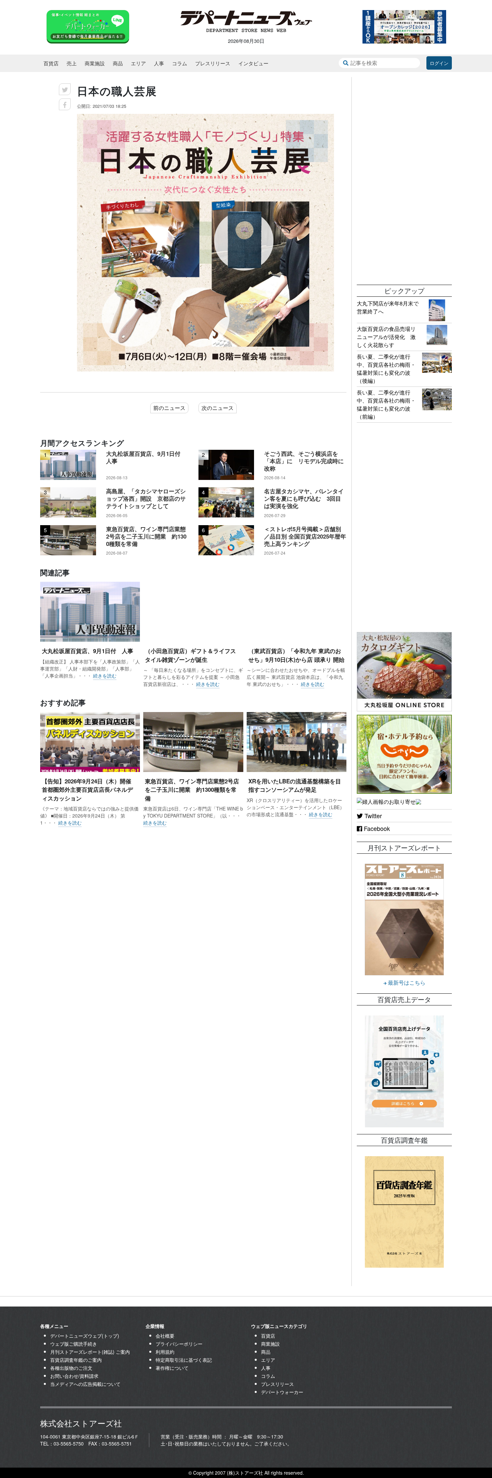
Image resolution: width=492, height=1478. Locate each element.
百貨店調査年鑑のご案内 (76, 1359)
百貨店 (51, 63)
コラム (179, 63)
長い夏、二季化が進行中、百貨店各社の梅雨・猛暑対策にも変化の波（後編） (386, 368)
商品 (118, 63)
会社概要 (165, 1335)
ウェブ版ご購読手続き (73, 1343)
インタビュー (253, 63)
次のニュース (217, 408)
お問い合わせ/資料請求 (74, 1376)
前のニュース (169, 408)
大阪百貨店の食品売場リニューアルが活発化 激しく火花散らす (386, 337)
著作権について (172, 1367)
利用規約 (165, 1351)
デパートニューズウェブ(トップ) (84, 1335)
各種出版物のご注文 (71, 1367)
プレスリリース (212, 63)
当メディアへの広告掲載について (85, 1384)
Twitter (372, 815)
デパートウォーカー (282, 1392)
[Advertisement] (404, 177)
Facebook (376, 828)
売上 (72, 63)
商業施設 (95, 63)
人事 (159, 63)
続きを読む (104, 675)
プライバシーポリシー (179, 1343)
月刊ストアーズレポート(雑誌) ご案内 (90, 1351)
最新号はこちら (406, 982)
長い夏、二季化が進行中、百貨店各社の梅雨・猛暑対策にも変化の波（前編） (386, 404)
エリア (138, 63)
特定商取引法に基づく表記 (184, 1359)
